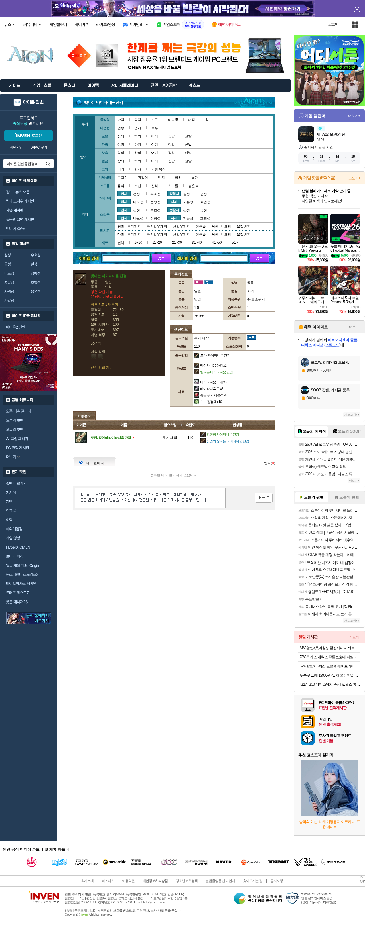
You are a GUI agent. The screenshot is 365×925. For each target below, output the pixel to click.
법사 (124, 202)
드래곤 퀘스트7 (17, 592)
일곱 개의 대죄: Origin (22, 565)
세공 (215, 227)
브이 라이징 (14, 556)
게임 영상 (13, 538)
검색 (48, 163)
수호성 (35, 255)
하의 (137, 136)
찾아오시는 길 (252, 881)
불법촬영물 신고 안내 (220, 881)
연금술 (201, 227)
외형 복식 (158, 169)
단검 (120, 120)
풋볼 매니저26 (17, 602)
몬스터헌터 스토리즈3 (22, 574)
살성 (34, 264)
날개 (195, 178)
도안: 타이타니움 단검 (215, 356)
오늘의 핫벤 (14, 420)
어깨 (154, 136)
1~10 (138, 243)
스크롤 (173, 186)
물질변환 (243, 227)
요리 (227, 227)
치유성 (9, 282)
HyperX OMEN (18, 547)
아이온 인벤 (33, 102)
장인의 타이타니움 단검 (222, 435)
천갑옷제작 (181, 227)
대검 (191, 120)
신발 (188, 136)
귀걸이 (143, 178)
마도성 (9, 273)
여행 (9, 519)
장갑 (171, 136)
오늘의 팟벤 (14, 429)
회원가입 (16, 147)
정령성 (35, 273)
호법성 (35, 282)
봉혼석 (193, 186)
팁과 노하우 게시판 (20, 201)
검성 (7, 255)
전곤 (154, 120)
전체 (120, 243)
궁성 (7, 264)
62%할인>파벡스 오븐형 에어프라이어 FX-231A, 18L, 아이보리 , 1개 (330, 666)
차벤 (9, 501)
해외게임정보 (15, 529)
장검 (137, 120)
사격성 (9, 291)
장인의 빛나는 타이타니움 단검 (227, 441)
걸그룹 (11, 510)
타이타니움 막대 (213, 382)
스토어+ (354, 178)
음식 (120, 186)
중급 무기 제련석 (213, 395)
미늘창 (173, 120)
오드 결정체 (211, 402)
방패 (137, 169)
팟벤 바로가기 (16, 483)
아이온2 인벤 (15, 327)
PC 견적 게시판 (17, 447)
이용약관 (128, 881)
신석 (154, 186)
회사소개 (87, 881)
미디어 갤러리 (16, 228)
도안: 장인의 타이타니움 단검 (111, 438)
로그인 (333, 24)
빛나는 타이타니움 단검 (216, 372)
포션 (137, 186)
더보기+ (354, 115)
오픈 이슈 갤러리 (18, 411)
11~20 (157, 243)
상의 (120, 136)
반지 (161, 178)
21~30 (177, 243)
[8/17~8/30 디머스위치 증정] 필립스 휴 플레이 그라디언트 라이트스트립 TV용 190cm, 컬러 (330, 684)
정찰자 (174, 194)
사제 (174, 202)
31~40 (197, 243)
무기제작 (134, 227)
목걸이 (122, 178)
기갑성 (9, 300)
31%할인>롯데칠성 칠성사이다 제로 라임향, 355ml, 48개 (330, 648)
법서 (137, 128)
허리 (178, 178)
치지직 (11, 492)
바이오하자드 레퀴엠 (21, 583)
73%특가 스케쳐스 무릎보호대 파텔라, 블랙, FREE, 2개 (330, 657)
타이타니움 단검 (213, 366)
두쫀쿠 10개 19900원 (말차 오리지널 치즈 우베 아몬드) (330, 675)
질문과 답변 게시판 (20, 219)
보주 (154, 128)
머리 (120, 169)
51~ (235, 243)
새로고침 (350, 414)
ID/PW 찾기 (38, 147)
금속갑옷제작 (157, 227)
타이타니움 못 (211, 389)
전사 (124, 194)
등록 (264, 498)
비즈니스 (108, 881)
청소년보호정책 (187, 881)
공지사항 (276, 881)
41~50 (217, 243)
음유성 (35, 291)
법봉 (120, 128)
